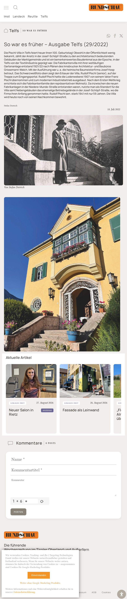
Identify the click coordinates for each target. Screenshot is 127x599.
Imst (7, 16)
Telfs (44, 16)
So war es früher (35, 30)
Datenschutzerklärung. (24, 592)
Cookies (106, 592)
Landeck (19, 16)
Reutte (33, 16)
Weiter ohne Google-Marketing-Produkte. (40, 583)
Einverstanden (38, 575)
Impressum (80, 592)
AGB (94, 592)
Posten (18, 511)
